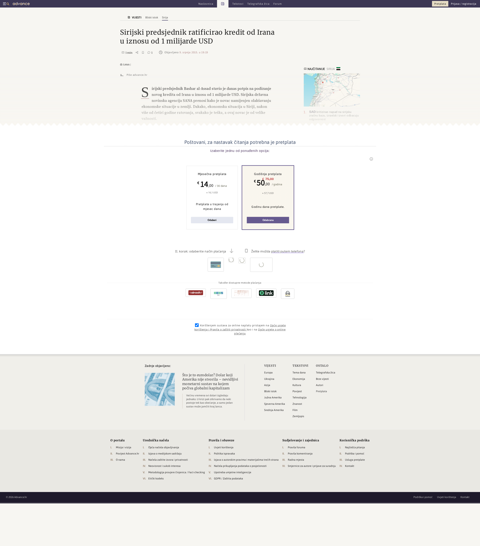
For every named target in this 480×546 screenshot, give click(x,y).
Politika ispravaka (224, 453)
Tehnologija (299, 397)
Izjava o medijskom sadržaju (165, 453)
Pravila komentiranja (300, 453)
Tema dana (299, 372)
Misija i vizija (123, 447)
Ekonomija (298, 378)
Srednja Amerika (274, 410)
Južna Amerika (273, 397)
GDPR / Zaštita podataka (228, 478)
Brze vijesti (322, 378)
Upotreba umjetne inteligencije (232, 472)
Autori (319, 385)
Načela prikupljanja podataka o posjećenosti (240, 465)
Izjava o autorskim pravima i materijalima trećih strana (246, 459)
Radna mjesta (296, 459)
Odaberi (212, 220)
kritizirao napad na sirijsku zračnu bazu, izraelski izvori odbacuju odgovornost (334, 115)
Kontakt (349, 465)
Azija (267, 385)
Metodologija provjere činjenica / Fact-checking (176, 472)
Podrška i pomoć (354, 453)
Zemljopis (298, 416)
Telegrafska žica (325, 372)
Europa (268, 372)
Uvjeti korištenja (223, 447)
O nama (120, 459)
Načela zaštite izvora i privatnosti (168, 459)
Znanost (297, 403)
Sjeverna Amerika (274, 403)
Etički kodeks (156, 478)
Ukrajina (269, 378)
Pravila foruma (296, 447)
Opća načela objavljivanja (163, 447)
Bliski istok (270, 391)
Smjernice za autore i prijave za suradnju (312, 465)
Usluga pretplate (355, 459)
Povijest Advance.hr (127, 453)
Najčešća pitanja (355, 447)
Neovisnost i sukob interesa (164, 465)
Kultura (296, 385)
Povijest (297, 391)
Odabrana (268, 220)
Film (295, 410)
